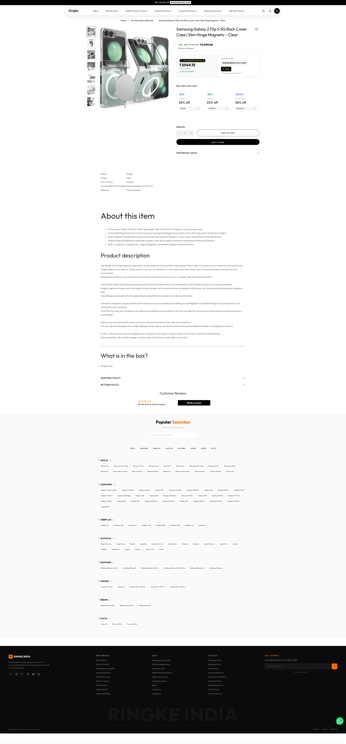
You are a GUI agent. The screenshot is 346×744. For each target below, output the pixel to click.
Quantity (180, 126)
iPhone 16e (180, 466)
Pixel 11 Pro (121, 544)
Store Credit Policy (216, 673)
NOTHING (182, 448)
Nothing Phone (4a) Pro (105, 668)
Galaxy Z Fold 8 (128, 490)
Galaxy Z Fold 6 (234, 496)
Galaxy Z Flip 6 (106, 501)
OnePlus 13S (146, 525)
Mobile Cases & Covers (136, 11)
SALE (95, 11)
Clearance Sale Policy (217, 677)
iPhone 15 (167, 471)
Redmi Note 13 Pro (108, 605)
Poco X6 (104, 624)
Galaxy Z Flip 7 (239, 490)
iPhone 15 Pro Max (120, 471)
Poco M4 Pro (132, 624)
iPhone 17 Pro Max (121, 466)
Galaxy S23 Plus (233, 501)
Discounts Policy (215, 681)
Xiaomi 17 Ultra (106, 587)
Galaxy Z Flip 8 (144, 490)
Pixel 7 (161, 549)
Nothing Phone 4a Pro (109, 568)
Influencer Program (160, 677)
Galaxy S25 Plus (187, 496)
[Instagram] (16, 674)
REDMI (203, 448)
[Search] (263, 11)
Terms (325, 729)
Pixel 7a (138, 549)
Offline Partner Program (162, 673)
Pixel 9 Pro (224, 544)
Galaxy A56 (153, 496)
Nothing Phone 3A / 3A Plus (174, 568)
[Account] (270, 11)
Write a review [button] (194, 402)
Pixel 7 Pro (150, 549)
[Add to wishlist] (256, 29)
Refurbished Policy (216, 685)
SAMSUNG (144, 448)
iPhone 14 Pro (200, 471)
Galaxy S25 (202, 496)
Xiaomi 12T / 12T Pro (138, 587)
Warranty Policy (214, 660)
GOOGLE (169, 448)
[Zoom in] (164, 32)
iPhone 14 (230, 471)
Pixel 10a (143, 544)
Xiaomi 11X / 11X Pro (177, 587)
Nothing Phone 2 (216, 568)
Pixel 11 (132, 544)
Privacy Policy (214, 689)
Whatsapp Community (161, 660)
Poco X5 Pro (117, 624)
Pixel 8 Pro (116, 549)
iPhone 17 (167, 466)
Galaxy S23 (105, 507)
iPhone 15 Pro (137, 471)
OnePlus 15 (105, 525)
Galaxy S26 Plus (193, 490)
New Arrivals (111, 11)
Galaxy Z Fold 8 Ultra (109, 490)
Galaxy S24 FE (217, 496)
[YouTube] (33, 674)
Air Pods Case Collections (142, 20)
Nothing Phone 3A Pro (150, 568)
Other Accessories (212, 11)
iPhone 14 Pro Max (182, 471)
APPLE (132, 448)
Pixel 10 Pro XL (157, 544)
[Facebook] (11, 674)
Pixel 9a (196, 544)
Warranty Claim (158, 668)
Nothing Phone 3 (129, 568)
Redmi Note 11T (145, 605)
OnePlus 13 (132, 525)
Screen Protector (163, 11)
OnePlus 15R (118, 525)
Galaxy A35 (135, 501)
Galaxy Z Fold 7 (107, 496)
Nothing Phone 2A (197, 568)
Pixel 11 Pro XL (106, 544)
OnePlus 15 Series (103, 677)
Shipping (333, 729)
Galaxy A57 (159, 490)
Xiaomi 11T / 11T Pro (158, 587)
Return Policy (213, 668)
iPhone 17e (105, 466)
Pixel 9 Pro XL (209, 544)
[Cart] (277, 11)
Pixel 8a (104, 549)
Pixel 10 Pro (172, 544)
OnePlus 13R (160, 525)
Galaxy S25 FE (223, 490)
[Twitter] (28, 674)
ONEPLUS (157, 448)
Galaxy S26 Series (103, 673)
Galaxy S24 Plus (168, 501)
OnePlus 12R (175, 525)
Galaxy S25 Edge (124, 496)
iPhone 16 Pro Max (196, 466)
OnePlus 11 (202, 525)
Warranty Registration (161, 664)
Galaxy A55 (121, 501)
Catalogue (156, 694)
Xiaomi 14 (121, 587)
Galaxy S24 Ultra (150, 501)
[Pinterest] (22, 674)
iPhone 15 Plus (152, 471)
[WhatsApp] (39, 674)
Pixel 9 (235, 544)
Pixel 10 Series (101, 685)
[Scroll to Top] (341, 729)
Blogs (154, 685)
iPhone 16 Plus (229, 466)
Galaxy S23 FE (198, 501)
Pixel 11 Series (101, 660)
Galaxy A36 (139, 496)
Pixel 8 (127, 549)
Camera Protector (187, 11)
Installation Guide (159, 681)
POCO (213, 448)
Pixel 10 (185, 544)
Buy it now (218, 142)
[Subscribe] (334, 666)
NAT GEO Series (236, 11)
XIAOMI (193, 448)
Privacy (316, 729)
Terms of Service (215, 694)
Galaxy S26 (208, 490)
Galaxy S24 (184, 501)
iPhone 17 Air (154, 466)
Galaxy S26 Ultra (175, 490)
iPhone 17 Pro (138, 466)
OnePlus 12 (189, 525)
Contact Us (156, 689)
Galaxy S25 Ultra (169, 496)
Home (123, 20)
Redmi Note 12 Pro (127, 605)
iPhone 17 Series (102, 681)
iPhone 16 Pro (213, 466)
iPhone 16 (104, 471)
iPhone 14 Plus (215, 471)
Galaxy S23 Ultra (215, 501)
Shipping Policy (214, 664)
